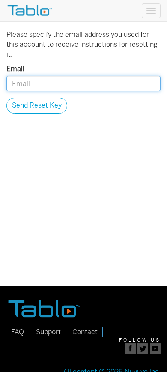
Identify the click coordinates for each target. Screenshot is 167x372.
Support (48, 332)
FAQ (17, 332)
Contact (85, 332)
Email (15, 69)
